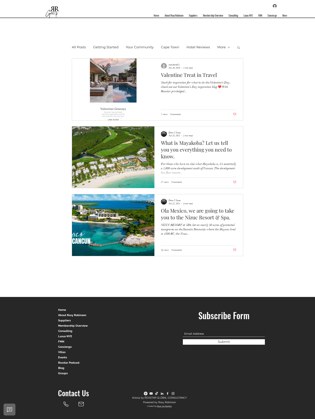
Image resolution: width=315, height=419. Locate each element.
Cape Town (170, 47)
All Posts (79, 47)
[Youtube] (151, 393)
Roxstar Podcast (68, 362)
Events (62, 357)
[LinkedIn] (162, 393)
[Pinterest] (145, 393)
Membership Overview (73, 325)
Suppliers (64, 320)
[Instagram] (173, 393)
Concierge (65, 346)
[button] (238, 48)
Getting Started (105, 47)
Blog (61, 368)
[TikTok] (156, 393)
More (221, 47)
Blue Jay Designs (164, 406)
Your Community (140, 47)
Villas (61, 352)
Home (62, 310)
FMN (61, 341)
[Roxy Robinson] (65, 404)
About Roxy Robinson (72, 315)
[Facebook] (167, 393)
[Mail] (81, 404)
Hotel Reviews (198, 47)
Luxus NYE (65, 336)
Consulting (65, 331)
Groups (63, 373)
